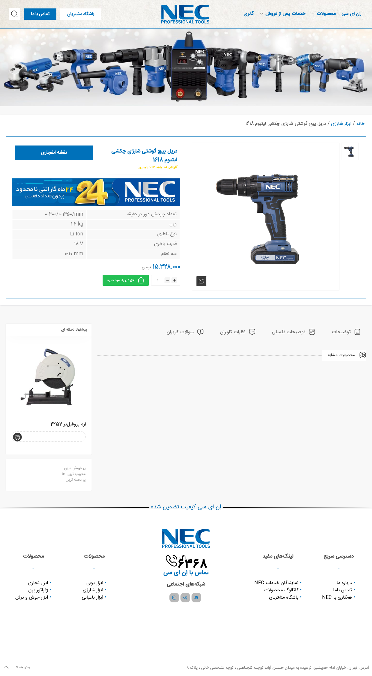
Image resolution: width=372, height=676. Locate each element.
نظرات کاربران (233, 332)
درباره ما (344, 583)
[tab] (346, 332)
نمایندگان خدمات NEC (276, 583)
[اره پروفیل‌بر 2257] (49, 379)
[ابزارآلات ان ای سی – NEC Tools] (185, 14)
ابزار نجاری (38, 583)
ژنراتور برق (38, 590)
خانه (360, 124)
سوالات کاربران (181, 332)
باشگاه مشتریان (283, 598)
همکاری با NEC (337, 598)
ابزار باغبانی (92, 598)
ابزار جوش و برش (31, 598)
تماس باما (342, 590)
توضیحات (342, 332)
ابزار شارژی (341, 124)
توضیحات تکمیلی (289, 332)
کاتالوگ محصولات (281, 590)
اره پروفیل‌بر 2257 (68, 424)
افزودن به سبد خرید (121, 280)
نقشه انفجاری (54, 153)
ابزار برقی (94, 583)
